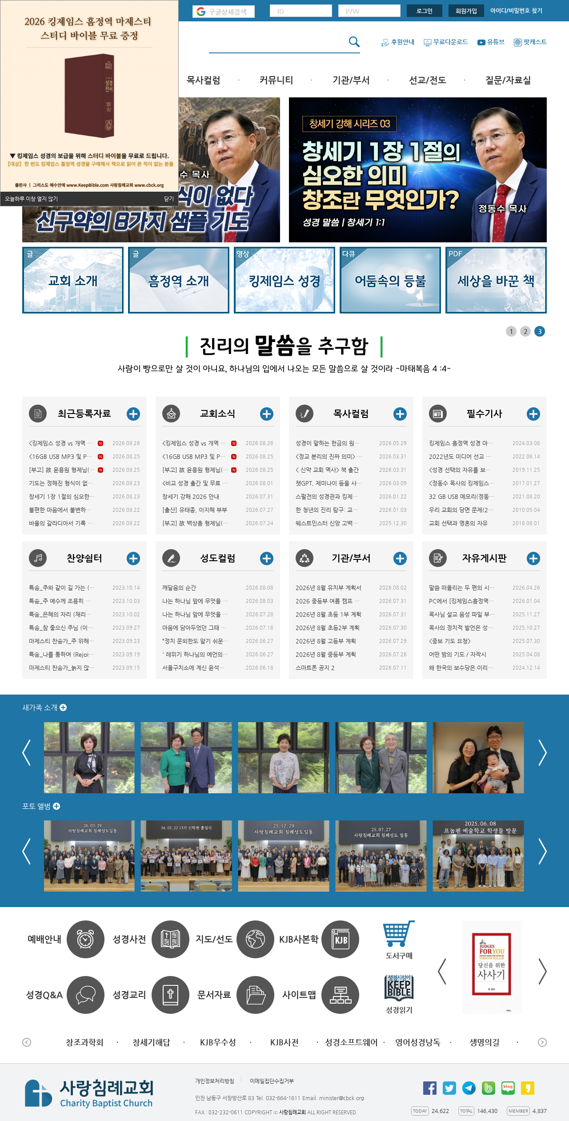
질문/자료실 (508, 80)
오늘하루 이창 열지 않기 (31, 199)
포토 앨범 (36, 806)
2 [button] (526, 331)
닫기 (169, 199)
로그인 (425, 11)
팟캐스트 (535, 41)
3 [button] (540, 331)
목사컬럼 (203, 80)
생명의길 (484, 1042)
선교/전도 (427, 80)
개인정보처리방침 (214, 1081)
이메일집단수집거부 (272, 1081)
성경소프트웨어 (351, 1042)
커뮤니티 (276, 80)
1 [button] (511, 331)
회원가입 (466, 11)
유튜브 (496, 41)
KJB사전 (284, 1042)
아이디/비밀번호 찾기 (516, 10)
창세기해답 (151, 1042)
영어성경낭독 (418, 1042)
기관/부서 (351, 80)
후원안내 (402, 41)
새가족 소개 (39, 707)
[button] (543, 752)
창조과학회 (85, 1042)
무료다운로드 (450, 41)
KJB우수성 (218, 1042)
